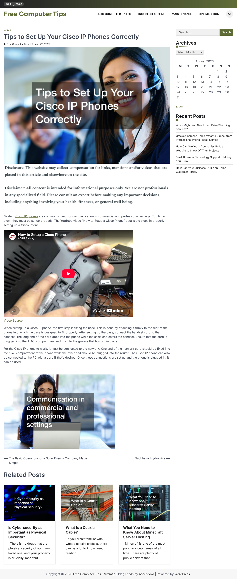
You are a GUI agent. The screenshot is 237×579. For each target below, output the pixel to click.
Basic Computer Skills (113, 14)
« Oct (179, 107)
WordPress (182, 574)
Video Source (13, 320)
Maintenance (182, 14)
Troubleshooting (151, 14)
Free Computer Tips (35, 14)
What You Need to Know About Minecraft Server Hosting (143, 532)
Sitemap (109, 574)
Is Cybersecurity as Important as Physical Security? (27, 532)
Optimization (209, 14)
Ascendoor (146, 574)
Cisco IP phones (26, 216)
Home (7, 30)
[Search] (229, 14)
